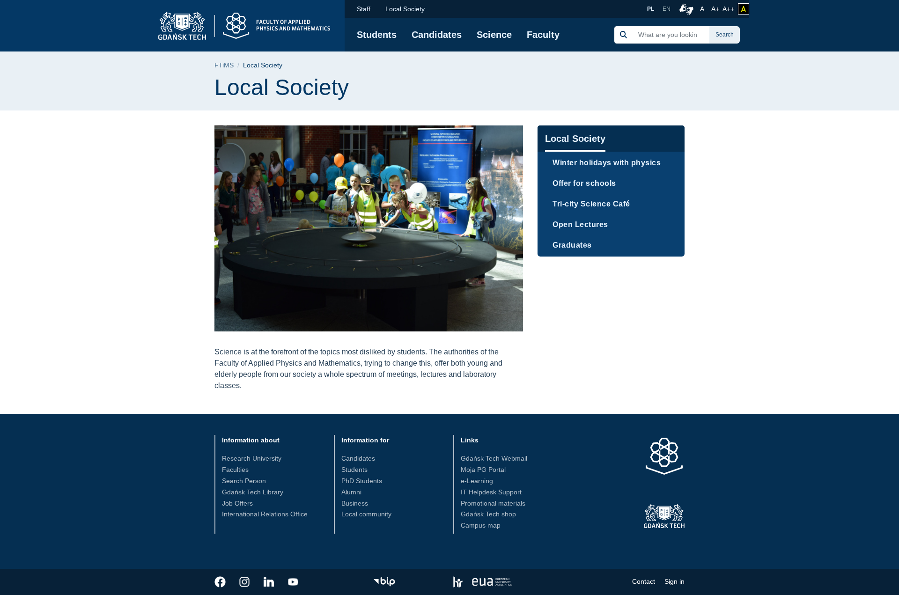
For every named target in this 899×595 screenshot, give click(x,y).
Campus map (481, 525)
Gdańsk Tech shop (488, 514)
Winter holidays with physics (607, 163)
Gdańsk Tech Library (252, 492)
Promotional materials (493, 503)
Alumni (351, 492)
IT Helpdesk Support (491, 492)
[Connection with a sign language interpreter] (685, 8)
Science (494, 34)
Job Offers (237, 503)
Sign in (674, 581)
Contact (643, 581)
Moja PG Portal (483, 469)
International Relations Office (265, 514)
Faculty (543, 34)
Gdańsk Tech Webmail (494, 458)
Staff (363, 9)
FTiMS (224, 65)
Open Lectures (580, 224)
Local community (366, 514)
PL (650, 9)
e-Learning (477, 481)
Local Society (405, 9)
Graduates (572, 245)
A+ (716, 9)
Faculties (235, 469)
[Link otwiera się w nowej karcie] (220, 582)
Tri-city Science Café (591, 204)
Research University (251, 458)
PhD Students (361, 481)
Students (377, 34)
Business (354, 503)
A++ (728, 9)
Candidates (437, 34)
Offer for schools (584, 183)
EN (667, 9)
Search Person (244, 481)
